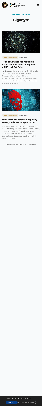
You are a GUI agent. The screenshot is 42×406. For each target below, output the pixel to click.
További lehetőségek (27, 402)
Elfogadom (11, 402)
